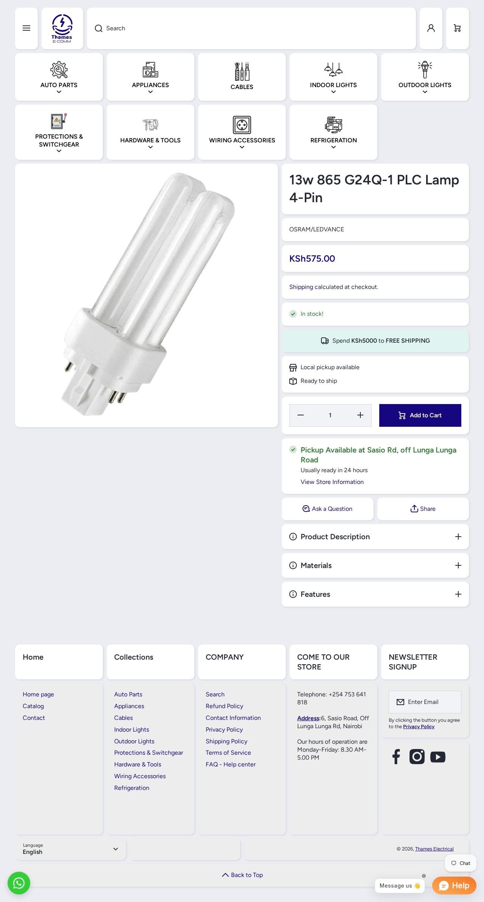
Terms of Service (228, 752)
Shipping (301, 286)
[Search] (94, 28)
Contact (34, 717)
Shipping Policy (226, 741)
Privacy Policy (224, 729)
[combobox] (251, 28)
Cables (123, 717)
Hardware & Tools (137, 764)
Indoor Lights (131, 729)
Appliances (129, 706)
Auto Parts (128, 694)
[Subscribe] (450, 702)
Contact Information (233, 717)
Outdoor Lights (134, 741)
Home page (38, 694)
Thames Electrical (434, 849)
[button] (457, 28)
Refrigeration (131, 787)
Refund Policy (224, 706)
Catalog (33, 706)
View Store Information (332, 481)
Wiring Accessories (140, 776)
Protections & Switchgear (148, 752)
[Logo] (62, 28)
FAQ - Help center (231, 764)
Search (215, 694)
